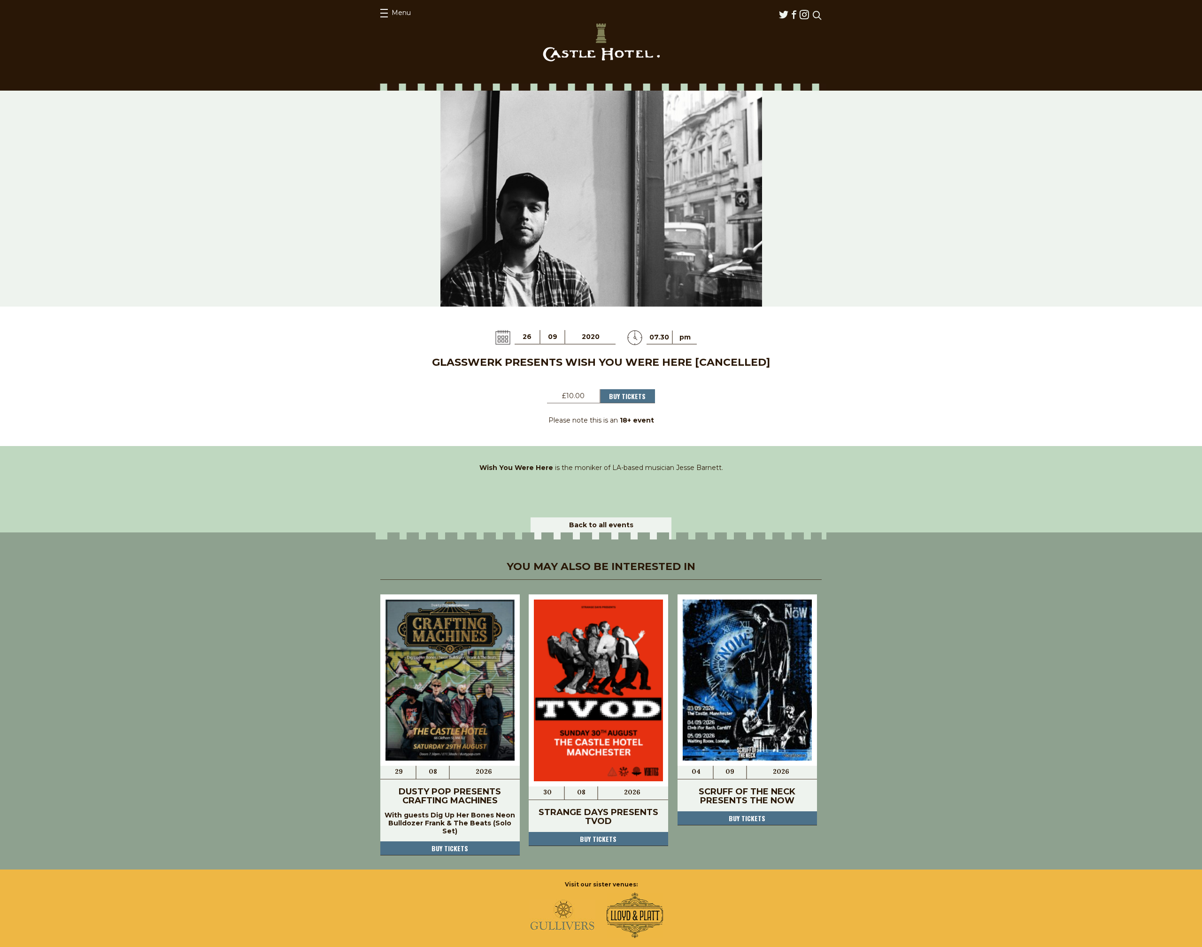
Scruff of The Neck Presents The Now (747, 796)
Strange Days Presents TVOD (598, 816)
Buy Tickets (627, 396)
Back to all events (601, 525)
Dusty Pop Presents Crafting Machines (450, 796)
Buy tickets (449, 848)
